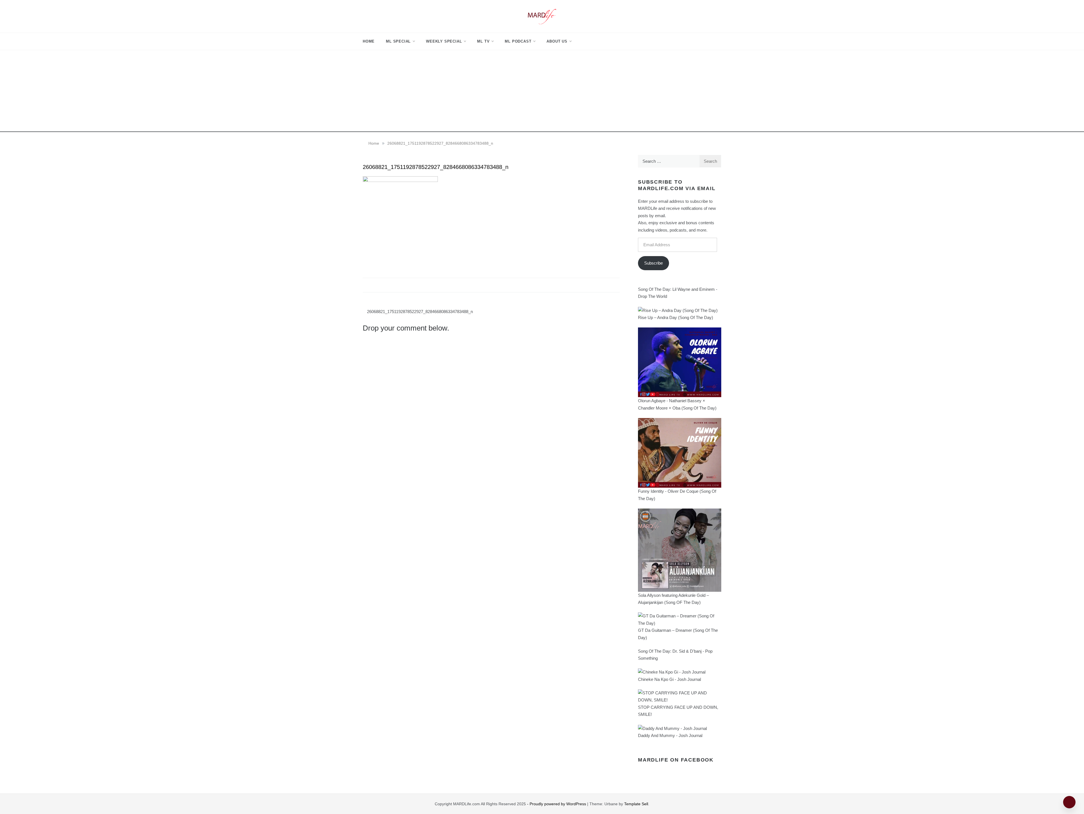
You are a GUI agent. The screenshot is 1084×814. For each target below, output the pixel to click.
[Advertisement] (542, 92)
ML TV (483, 41)
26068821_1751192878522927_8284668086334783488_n (420, 311)
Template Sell (636, 804)
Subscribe (653, 263)
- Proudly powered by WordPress (557, 804)
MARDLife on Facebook (676, 760)
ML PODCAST (518, 41)
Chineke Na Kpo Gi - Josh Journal (669, 679)
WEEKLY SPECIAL (444, 41)
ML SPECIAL (398, 41)
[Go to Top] (1069, 802)
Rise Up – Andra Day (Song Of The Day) (675, 317)
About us (557, 41)
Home (369, 41)
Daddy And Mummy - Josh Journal (670, 735)
